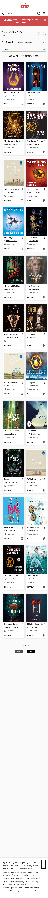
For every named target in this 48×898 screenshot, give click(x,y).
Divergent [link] (31, 383)
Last (31, 651)
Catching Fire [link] (32, 189)
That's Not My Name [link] (12, 286)
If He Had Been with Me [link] (35, 624)
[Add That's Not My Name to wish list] (22, 297)
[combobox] (19, 14)
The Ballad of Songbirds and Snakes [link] (12, 141)
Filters (6, 49)
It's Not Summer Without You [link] (12, 383)
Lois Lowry (32, 337)
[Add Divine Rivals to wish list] (44, 249)
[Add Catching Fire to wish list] (44, 200)
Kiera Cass (32, 579)
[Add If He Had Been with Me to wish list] (44, 635)
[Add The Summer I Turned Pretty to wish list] (22, 200)
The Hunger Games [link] (35, 141)
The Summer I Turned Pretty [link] (12, 189)
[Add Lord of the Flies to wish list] (44, 442)
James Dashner (11, 434)
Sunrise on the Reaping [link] (12, 93)
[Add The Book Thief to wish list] (44, 297)
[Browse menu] (44, 13)
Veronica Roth (33, 386)
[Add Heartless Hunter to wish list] (22, 635)
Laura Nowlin (33, 627)
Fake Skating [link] (9, 528)
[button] (39, 34)
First (19, 651)
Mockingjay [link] (9, 238)
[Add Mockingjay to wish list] (22, 249)
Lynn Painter (10, 531)
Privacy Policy (32, 866)
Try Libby (8, 19)
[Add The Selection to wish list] (44, 587)
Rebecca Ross (33, 241)
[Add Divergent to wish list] (44, 394)
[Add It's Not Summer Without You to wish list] (22, 394)
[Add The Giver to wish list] (44, 345)
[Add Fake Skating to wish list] (22, 539)
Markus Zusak (34, 289)
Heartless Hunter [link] (11, 624)
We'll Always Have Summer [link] (35, 479)
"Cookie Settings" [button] (31, 881)
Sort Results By (8, 42)
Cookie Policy (32, 891)
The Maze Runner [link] (11, 431)
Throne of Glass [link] (33, 93)
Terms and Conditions (12, 866)
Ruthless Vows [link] (33, 528)
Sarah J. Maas (34, 96)
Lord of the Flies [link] (33, 431)
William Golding (34, 434)
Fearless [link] (7, 479)
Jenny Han (10, 192)
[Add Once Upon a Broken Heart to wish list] (22, 345)
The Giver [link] (31, 334)
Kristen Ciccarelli (12, 627)
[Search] (3, 13)
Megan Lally (10, 289)
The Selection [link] (32, 576)
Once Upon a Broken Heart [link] (12, 334)
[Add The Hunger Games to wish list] (44, 152)
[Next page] (31, 645)
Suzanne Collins (11, 96)
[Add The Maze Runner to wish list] (22, 442)
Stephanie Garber (12, 337)
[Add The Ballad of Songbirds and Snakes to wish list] (22, 152)
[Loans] (39, 14)
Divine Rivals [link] (32, 238)
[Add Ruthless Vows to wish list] (44, 539)
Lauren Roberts (11, 482)
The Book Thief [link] (33, 286)
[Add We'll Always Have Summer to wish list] (44, 490)
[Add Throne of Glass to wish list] (44, 104)
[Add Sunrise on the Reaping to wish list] (22, 104)
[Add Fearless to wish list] (22, 490)
